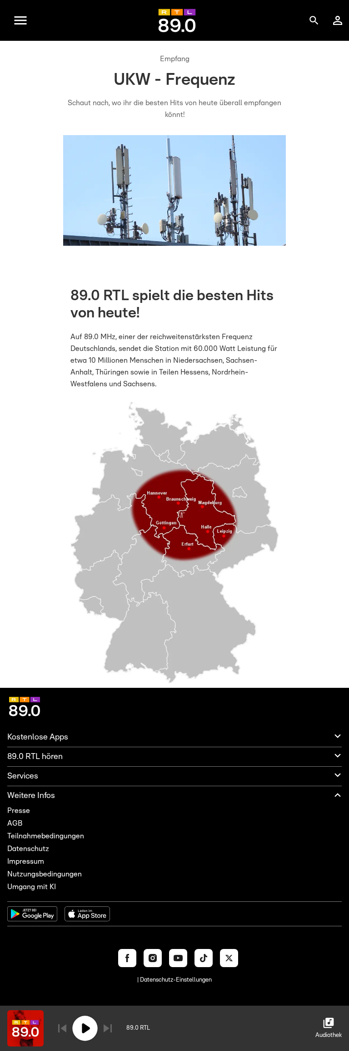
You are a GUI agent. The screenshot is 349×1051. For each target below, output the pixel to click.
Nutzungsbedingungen (44, 874)
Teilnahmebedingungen (45, 836)
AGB (14, 823)
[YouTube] (178, 958)
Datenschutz (28, 848)
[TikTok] (203, 958)
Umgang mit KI (31, 886)
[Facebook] (127, 958)
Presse (18, 810)
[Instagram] (153, 958)
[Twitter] (229, 958)
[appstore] (87, 913)
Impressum (25, 861)
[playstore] (32, 913)
